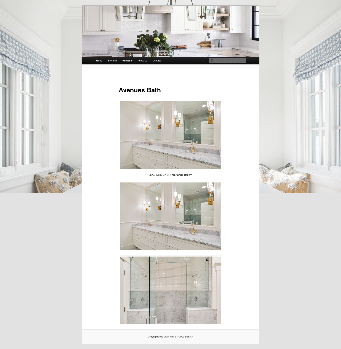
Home (99, 60)
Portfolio (127, 60)
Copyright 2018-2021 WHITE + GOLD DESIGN (170, 336)
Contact (157, 60)
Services (112, 60)
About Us (142, 60)
